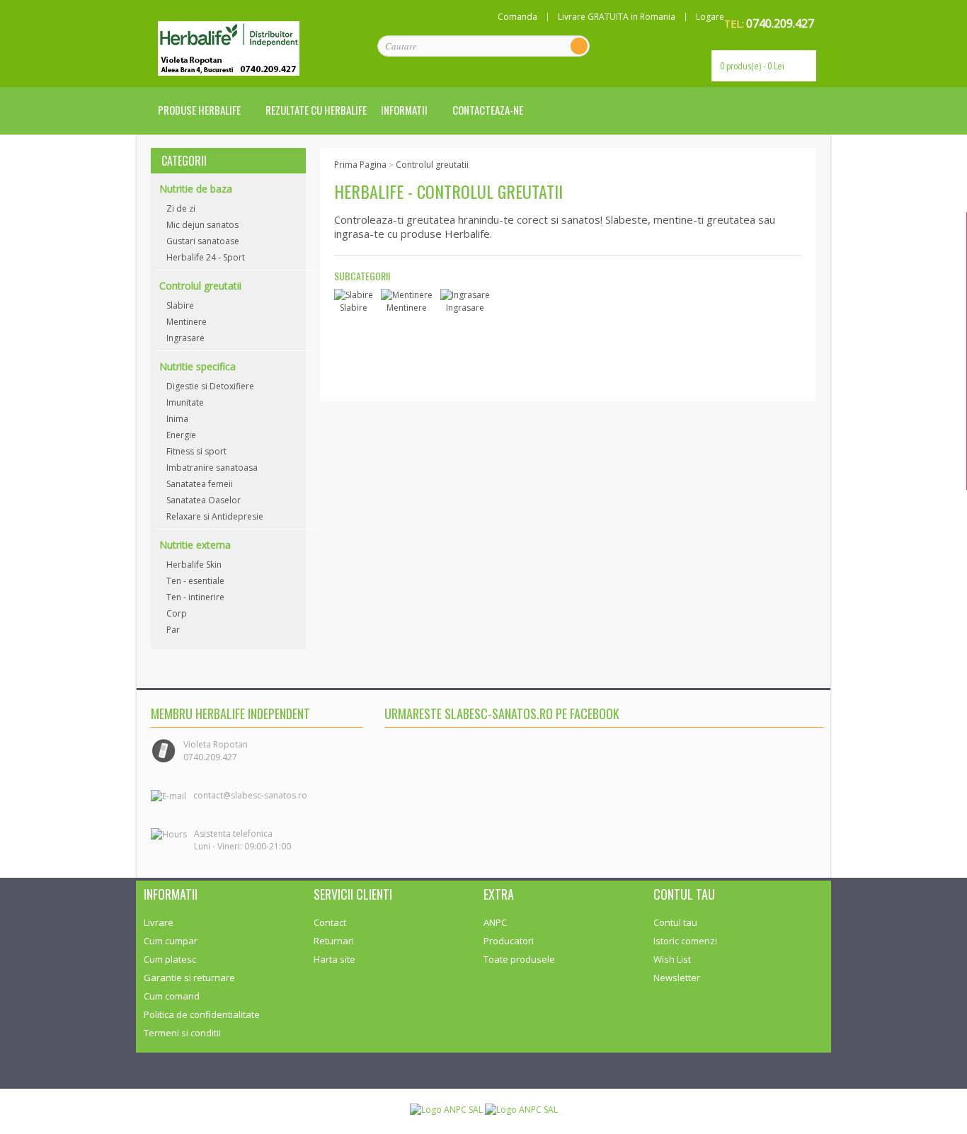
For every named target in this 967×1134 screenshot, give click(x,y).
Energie (181, 435)
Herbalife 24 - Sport (205, 257)
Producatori (508, 940)
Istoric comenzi (685, 940)
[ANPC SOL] (521, 1109)
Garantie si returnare (189, 977)
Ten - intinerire (195, 597)
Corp (176, 613)
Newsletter (676, 977)
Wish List (672, 959)
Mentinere (186, 322)
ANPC (495, 922)
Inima (177, 419)
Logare (710, 17)
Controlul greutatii (200, 285)
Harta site (334, 959)
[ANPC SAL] (447, 1109)
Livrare (158, 922)
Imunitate (185, 402)
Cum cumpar (171, 940)
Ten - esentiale (195, 581)
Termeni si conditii (182, 1032)
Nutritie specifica (197, 366)
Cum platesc (170, 959)
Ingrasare (185, 338)
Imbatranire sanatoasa (212, 468)
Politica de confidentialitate (202, 1014)
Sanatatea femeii (199, 484)
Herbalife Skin (194, 565)
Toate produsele (519, 959)
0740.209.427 (780, 23)
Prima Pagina (360, 165)
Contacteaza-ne (487, 110)
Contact (330, 922)
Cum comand (172, 996)
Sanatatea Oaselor (203, 500)
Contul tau (675, 922)
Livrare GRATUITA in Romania (616, 17)
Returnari (334, 940)
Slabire (180, 305)
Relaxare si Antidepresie (214, 516)
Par (173, 630)
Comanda (517, 17)
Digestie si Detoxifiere (210, 386)
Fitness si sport (196, 451)
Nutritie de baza (195, 188)
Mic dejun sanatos (202, 225)
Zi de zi (180, 208)
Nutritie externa (195, 544)
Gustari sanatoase (202, 241)
